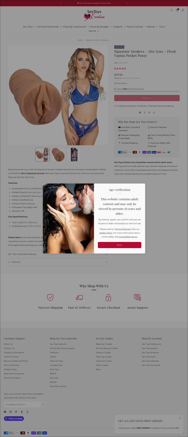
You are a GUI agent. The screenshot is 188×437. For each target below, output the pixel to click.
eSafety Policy (105, 233)
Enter (119, 245)
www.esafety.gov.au (128, 237)
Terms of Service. (123, 229)
